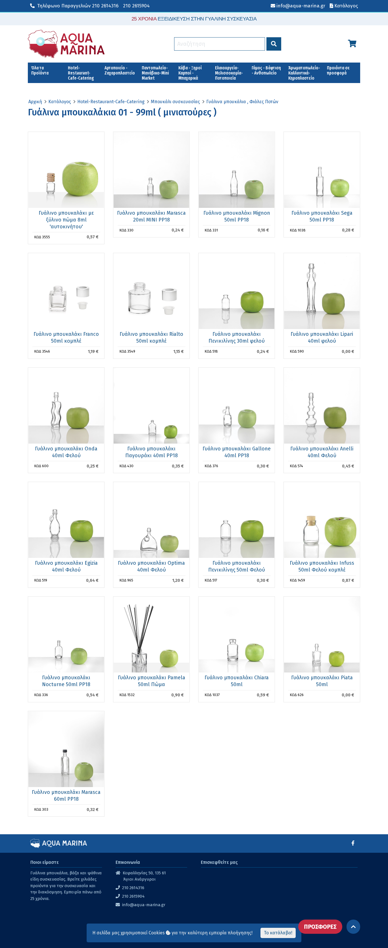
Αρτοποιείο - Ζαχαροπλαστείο (120, 70)
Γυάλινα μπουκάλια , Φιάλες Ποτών (242, 101)
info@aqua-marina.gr (143, 904)
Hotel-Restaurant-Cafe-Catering (81, 73)
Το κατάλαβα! (278, 932)
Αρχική (35, 101)
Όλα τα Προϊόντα (40, 70)
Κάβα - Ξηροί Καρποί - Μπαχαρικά (190, 73)
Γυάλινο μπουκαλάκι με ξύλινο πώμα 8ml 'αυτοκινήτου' (66, 220)
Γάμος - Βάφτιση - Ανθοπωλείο (266, 70)
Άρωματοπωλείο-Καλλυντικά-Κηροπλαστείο (304, 73)
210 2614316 (77, 6)
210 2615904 (136, 6)
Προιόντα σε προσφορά (338, 70)
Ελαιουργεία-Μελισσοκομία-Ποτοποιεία (229, 73)
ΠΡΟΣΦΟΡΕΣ (320, 926)
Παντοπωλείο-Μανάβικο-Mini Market (155, 73)
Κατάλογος (59, 101)
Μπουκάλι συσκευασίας (175, 101)
